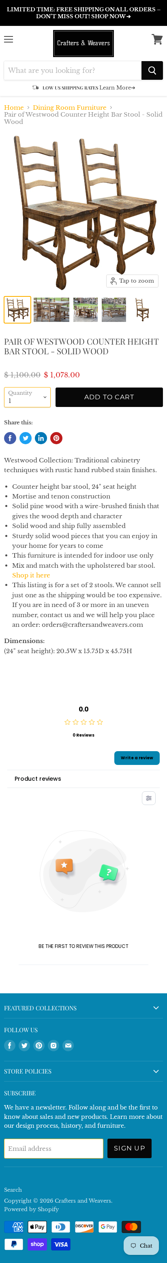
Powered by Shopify (31, 1209)
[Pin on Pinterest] (56, 438)
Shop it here (31, 575)
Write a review (137, 758)
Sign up (129, 1148)
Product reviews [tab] (38, 779)
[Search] (152, 70)
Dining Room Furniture (70, 107)
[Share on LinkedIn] (41, 438)
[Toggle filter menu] (149, 798)
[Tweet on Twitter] (25, 438)
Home (14, 107)
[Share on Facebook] (10, 438)
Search (13, 1189)
